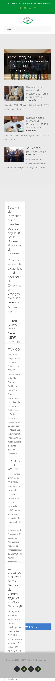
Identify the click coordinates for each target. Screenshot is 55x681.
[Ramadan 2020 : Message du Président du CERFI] (14, 93)
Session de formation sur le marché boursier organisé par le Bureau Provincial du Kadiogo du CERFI (14, 233)
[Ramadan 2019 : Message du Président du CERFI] (14, 124)
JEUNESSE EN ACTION (14, 465)
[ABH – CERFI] (14, 154)
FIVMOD (14, 349)
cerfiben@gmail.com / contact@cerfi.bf (35, 3)
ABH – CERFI (33, 148)
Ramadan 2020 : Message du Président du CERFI (37, 90)
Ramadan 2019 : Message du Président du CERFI (37, 121)
